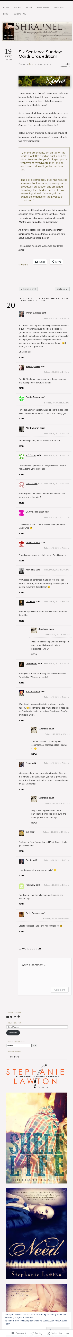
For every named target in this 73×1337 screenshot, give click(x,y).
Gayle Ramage (33, 913)
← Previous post (28, 289)
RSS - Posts (14, 1057)
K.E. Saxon (31, 455)
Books (17, 7)
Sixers (41, 93)
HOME (6, 7)
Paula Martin (32, 483)
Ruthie (29, 860)
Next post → (62, 289)
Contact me (20, 14)
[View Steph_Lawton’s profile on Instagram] (15, 1016)
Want (44, 117)
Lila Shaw (30, 601)
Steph (31, 64)
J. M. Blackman (33, 691)
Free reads (43, 7)
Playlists (58, 7)
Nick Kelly (30, 885)
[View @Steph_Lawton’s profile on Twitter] (11, 1016)
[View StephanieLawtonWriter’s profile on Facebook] (7, 1016)
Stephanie (43, 629)
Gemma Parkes (33, 542)
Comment (59, 989)
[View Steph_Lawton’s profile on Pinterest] (18, 1016)
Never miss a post (14, 1023)
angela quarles (33, 366)
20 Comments (65, 65)
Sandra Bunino (33, 397)
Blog (5, 14)
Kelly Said (30, 570)
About (29, 7)
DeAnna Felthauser (35, 512)
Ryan (28, 763)
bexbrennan (31, 663)
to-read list (37, 222)
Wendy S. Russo (33, 313)
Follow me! (13, 1033)
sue (27, 832)
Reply (21, 357)
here (55, 214)
